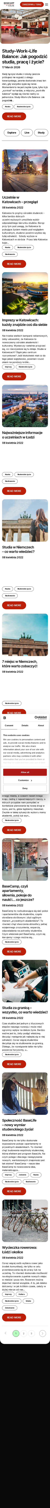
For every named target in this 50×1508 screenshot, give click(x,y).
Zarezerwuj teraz (32, 4)
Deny (25, 788)
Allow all (25, 772)
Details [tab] (25, 725)
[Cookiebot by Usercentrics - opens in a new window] (35, 718)
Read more (14, 116)
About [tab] (41, 725)
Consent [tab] (9, 725)
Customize (23, 780)
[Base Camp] (9, 4)
